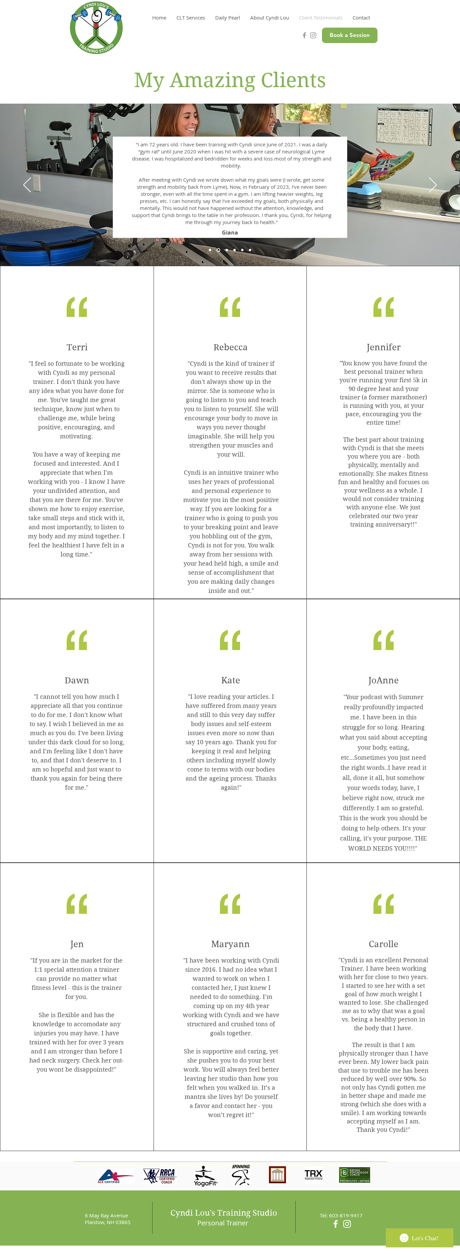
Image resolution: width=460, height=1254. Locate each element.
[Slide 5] (250, 250)
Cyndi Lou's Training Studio (223, 1213)
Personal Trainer (222, 1222)
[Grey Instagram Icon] (313, 35)
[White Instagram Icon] (347, 1224)
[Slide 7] (210, 250)
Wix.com (273, 1250)
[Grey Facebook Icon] (304, 35)
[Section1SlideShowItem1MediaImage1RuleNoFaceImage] (218, 250)
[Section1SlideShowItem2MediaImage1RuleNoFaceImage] (227, 250)
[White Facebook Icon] (335, 1224)
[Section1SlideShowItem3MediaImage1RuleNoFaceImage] (234, 250)
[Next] (433, 185)
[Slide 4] (242, 250)
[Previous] (27, 185)
